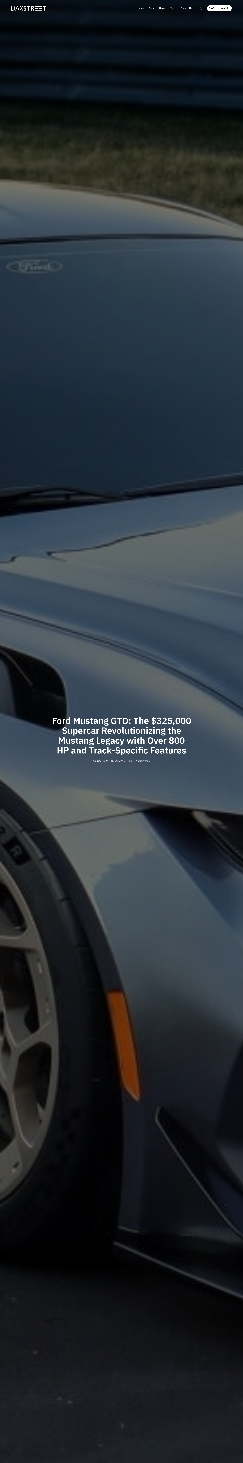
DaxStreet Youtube (219, 8)
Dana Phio (119, 761)
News (162, 8)
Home (141, 8)
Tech (172, 8)
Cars (151, 8)
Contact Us (186, 8)
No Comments (143, 761)
